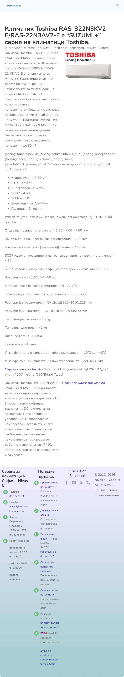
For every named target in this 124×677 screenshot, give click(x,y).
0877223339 (17, 496)
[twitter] (81, 483)
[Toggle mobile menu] (117, 5)
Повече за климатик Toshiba (83, 383)
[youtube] (74, 483)
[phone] (88, 483)
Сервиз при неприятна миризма (47, 567)
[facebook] (67, 483)
